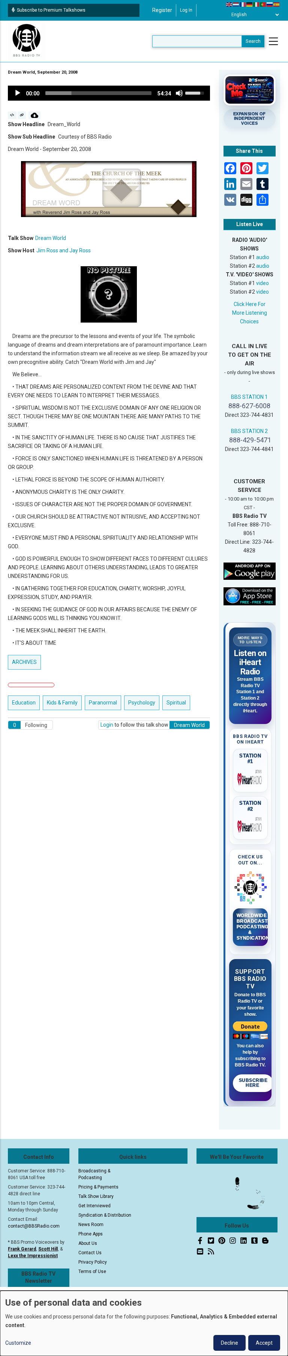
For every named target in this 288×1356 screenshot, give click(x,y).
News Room (91, 1224)
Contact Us (90, 1252)
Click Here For (250, 304)
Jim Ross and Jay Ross (63, 250)
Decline (229, 1343)
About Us (87, 1243)
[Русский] (270, 4)
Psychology (141, 703)
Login (106, 725)
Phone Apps (90, 1234)
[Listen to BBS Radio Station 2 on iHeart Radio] (250, 825)
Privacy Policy (92, 1262)
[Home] (26, 41)
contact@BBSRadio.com (34, 1226)
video (262, 283)
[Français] (243, 4)
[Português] (263, 4)
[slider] (98, 93)
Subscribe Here (253, 1083)
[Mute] (179, 93)
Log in (186, 10)
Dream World (50, 238)
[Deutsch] (249, 4)
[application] (109, 93)
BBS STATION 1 (249, 397)
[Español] (276, 4)
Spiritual (176, 703)
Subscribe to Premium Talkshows (51, 10)
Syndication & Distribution (104, 1215)
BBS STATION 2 (249, 431)
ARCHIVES (24, 662)
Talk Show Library (96, 1196)
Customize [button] (18, 1343)
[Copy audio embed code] (12, 115)
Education (24, 703)
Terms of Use (92, 1271)
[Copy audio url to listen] (22, 115)
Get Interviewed (94, 1205)
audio (262, 257)
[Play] (17, 93)
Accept (264, 1343)
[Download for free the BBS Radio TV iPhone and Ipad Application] (250, 596)
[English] (229, 4)
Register (162, 10)
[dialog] (144, 1323)
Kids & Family (62, 703)
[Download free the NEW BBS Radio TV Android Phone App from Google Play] (250, 571)
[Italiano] (256, 4)
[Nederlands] (236, 4)
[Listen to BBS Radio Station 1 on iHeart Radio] (250, 778)
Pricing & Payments (98, 1187)
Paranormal (103, 703)
